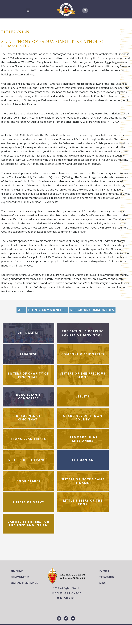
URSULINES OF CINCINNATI (28, 417)
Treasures (106, 577)
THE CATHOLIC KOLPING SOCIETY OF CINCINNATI (83, 333)
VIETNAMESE (28, 333)
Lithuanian (83, 460)
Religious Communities (92, 310)
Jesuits (82, 396)
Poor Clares (28, 481)
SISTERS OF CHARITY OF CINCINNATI (28, 375)
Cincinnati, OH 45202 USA (66, 593)
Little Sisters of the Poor (82, 502)
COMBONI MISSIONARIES (82, 354)
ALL (21, 310)
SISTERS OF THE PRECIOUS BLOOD (82, 375)
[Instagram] (59, 618)
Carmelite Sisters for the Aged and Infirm (28, 523)
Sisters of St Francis (28, 460)
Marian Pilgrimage (24, 583)
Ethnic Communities (47, 310)
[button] (28, 10)
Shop (102, 583)
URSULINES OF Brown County (82, 417)
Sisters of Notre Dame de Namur (82, 481)
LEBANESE (28, 354)
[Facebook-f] (66, 618)
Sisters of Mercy (28, 502)
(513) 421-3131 (66, 597)
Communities (20, 577)
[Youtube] (73, 618)
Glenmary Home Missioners (83, 439)
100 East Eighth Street (66, 588)
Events (104, 571)
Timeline (17, 571)
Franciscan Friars (28, 439)
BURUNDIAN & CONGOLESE (28, 396)
